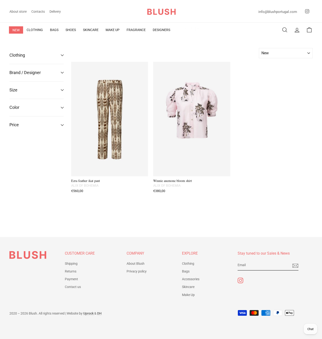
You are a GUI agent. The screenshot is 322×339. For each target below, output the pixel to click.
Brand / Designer (25, 72)
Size (13, 89)
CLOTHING (35, 30)
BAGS (54, 30)
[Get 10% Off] (295, 265)
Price (14, 124)
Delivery (55, 11)
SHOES (71, 30)
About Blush (135, 263)
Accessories (190, 279)
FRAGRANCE (136, 30)
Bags (186, 271)
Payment (71, 279)
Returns (70, 271)
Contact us (73, 287)
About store (18, 11)
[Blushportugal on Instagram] (240, 280)
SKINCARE (91, 30)
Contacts (38, 11)
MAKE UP (113, 30)
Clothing (17, 55)
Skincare (188, 287)
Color (14, 107)
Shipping (71, 263)
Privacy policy (137, 271)
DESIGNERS (161, 30)
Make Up (188, 295)
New (16, 30)
